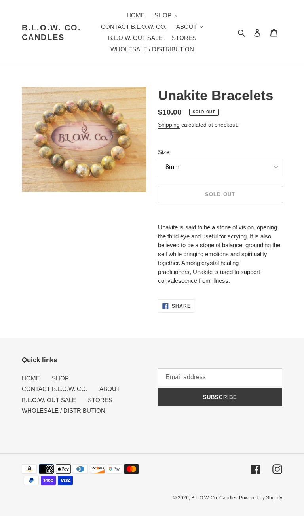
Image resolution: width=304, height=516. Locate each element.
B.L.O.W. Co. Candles (51, 32)
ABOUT (109, 389)
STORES (100, 400)
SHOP (60, 378)
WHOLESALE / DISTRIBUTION (63, 410)
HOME (31, 378)
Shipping (169, 124)
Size (163, 152)
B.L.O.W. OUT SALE (49, 400)
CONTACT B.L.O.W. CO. (54, 389)
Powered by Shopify (260, 498)
